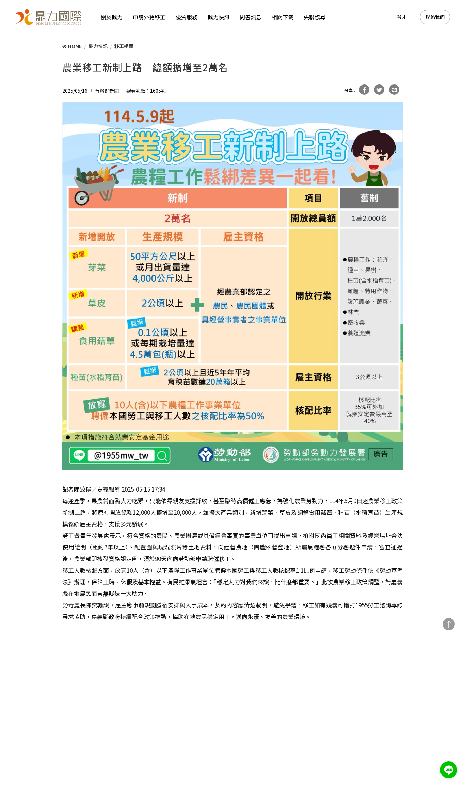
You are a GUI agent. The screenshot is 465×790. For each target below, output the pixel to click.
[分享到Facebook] (364, 89)
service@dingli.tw (409, 712)
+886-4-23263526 (42, 724)
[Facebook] (392, 729)
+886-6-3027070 (314, 724)
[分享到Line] (394, 89)
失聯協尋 (314, 17)
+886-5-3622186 (223, 724)
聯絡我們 (435, 17)
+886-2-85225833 (133, 724)
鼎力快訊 (218, 17)
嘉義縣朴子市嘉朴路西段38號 (238, 732)
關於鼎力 (112, 17)
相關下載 (282, 17)
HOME (75, 46)
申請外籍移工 (149, 17)
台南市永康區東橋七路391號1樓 (331, 732)
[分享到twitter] (379, 89)
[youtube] (427, 729)
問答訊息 (250, 17)
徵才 (401, 17)
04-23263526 (77, 676)
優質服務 (186, 17)
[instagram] (410, 729)
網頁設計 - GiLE (426, 765)
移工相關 (123, 46)
